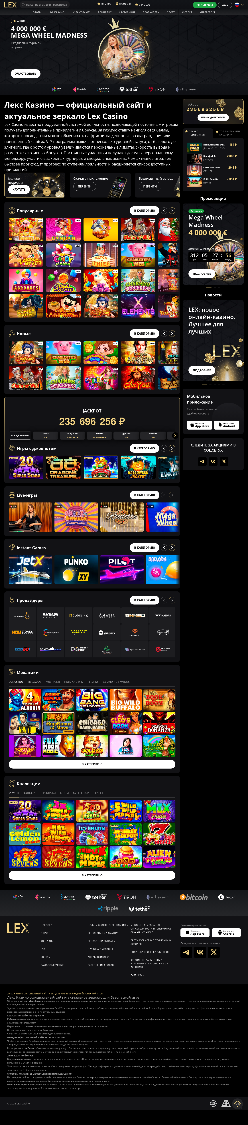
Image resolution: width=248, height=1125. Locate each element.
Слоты (37, 12)
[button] (176, 185)
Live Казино (56, 12)
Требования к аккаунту (103, 933)
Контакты (47, 941)
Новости (46, 925)
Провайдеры (151, 12)
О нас (44, 933)
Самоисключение (52, 965)
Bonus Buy (104, 12)
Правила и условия (100, 949)
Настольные (127, 12)
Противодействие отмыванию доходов (151, 942)
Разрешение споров (101, 965)
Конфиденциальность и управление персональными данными (149, 963)
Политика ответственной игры (108, 925)
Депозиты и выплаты (101, 941)
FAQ (43, 949)
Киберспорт (207, 12)
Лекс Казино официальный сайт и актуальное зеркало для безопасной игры (55, 993)
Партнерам (138, 975)
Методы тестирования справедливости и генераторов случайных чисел (151, 928)
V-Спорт (187, 12)
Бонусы (45, 957)
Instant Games (81, 12)
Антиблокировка (98, 957)
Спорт (171, 12)
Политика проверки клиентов (150, 952)
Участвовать (25, 74)
